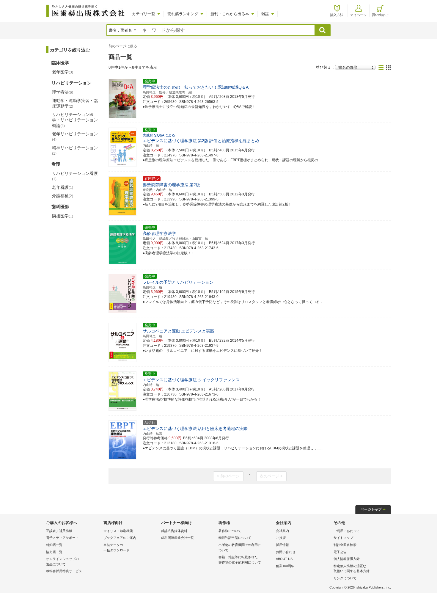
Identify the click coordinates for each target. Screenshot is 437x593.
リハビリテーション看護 (75, 176)
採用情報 (282, 545)
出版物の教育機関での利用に (239, 547)
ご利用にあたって (347, 531)
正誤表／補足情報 (59, 531)
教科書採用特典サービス (64, 571)
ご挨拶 (281, 537)
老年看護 (62, 187)
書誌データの (116, 547)
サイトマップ (343, 537)
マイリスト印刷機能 (118, 531)
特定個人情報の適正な (352, 568)
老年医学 (62, 72)
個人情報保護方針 (347, 559)
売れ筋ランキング (182, 14)
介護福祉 (62, 195)
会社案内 (282, 531)
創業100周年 (285, 566)
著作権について (229, 531)
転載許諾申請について (234, 537)
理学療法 (62, 92)
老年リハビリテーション (75, 136)
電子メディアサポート (62, 537)
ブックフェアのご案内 (119, 537)
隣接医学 (62, 216)
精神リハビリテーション (75, 150)
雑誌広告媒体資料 (174, 531)
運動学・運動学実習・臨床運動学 (75, 103)
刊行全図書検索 (345, 545)
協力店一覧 (54, 552)
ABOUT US (284, 559)
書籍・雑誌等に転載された (239, 559)
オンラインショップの (62, 561)
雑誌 (265, 14)
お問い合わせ (285, 552)
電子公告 (340, 552)
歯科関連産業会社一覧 (177, 537)
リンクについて (345, 578)
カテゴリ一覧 (143, 14)
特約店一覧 (54, 545)
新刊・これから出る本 (229, 14)
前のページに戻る (123, 46)
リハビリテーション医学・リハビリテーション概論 (75, 120)
